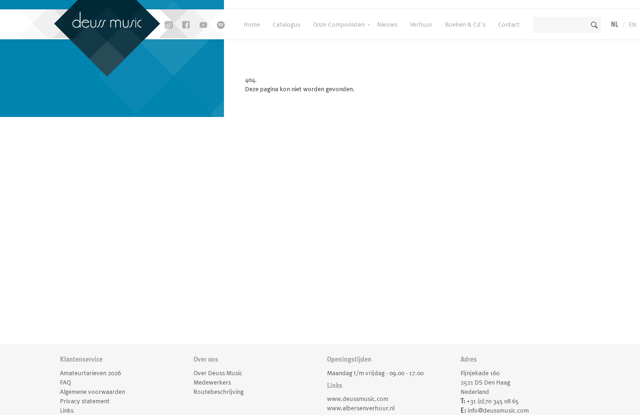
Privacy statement (85, 401)
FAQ (65, 382)
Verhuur (421, 24)
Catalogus (286, 24)
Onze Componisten (339, 24)
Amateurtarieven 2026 (90, 373)
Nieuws (387, 24)
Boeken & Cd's (465, 24)
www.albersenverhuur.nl (360, 408)
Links (67, 410)
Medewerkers (212, 382)
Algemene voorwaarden (92, 391)
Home (252, 24)
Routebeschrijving (218, 391)
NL (614, 24)
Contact (509, 24)
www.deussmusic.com (357, 398)
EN (632, 24)
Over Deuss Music (217, 373)
